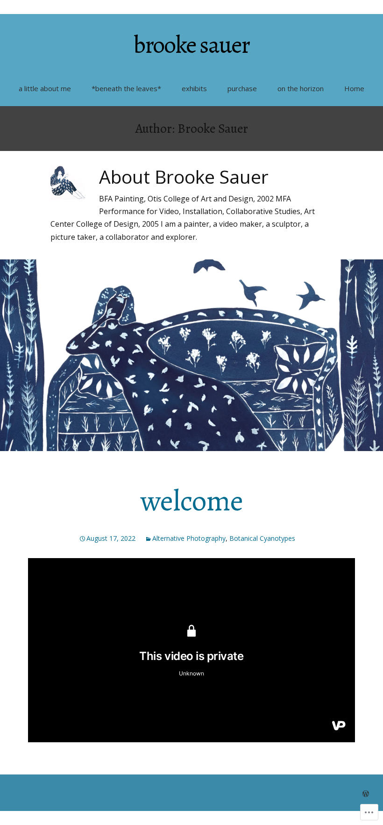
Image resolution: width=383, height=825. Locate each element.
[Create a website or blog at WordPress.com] (365, 793)
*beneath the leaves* (126, 88)
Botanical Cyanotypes (262, 538)
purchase (242, 88)
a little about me (45, 88)
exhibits (194, 88)
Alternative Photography (189, 538)
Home (354, 88)
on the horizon (300, 88)
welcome (191, 501)
